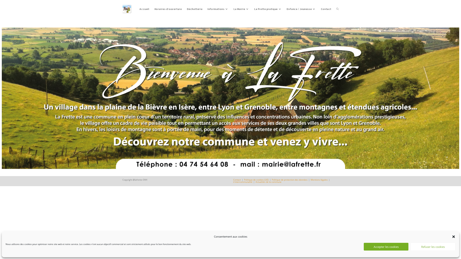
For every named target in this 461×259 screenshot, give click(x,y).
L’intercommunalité (242, 181)
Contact (237, 179)
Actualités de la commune (268, 181)
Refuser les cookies (433, 247)
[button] (453, 236)
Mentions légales (319, 179)
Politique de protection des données (290, 179)
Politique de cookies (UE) (256, 179)
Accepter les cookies (386, 247)
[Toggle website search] (337, 9)
